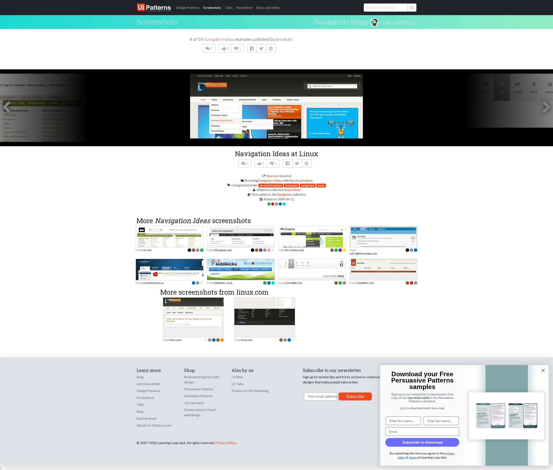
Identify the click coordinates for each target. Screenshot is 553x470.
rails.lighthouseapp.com (363, 253)
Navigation (284, 194)
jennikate (284, 39)
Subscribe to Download (422, 442)
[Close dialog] (543, 370)
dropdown (291, 185)
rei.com (147, 250)
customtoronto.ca (153, 282)
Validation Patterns (198, 396)
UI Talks (238, 384)
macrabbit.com (293, 282)
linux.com (272, 176)
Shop (140, 411)
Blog (140, 377)
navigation (307, 185)
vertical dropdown (271, 185)
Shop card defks (268, 7)
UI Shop (237, 377)
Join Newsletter (148, 384)
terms (413, 457)
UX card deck (194, 403)
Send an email (146, 418)
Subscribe (355, 396)
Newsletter (244, 7)
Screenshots (212, 7)
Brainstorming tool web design (201, 379)
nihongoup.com (223, 250)
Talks (229, 7)
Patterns (188, 7)
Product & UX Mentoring (250, 391)
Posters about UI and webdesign (199, 412)
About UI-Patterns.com (154, 425)
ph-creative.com (294, 250)
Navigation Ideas (341, 21)
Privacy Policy (225, 443)
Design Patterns (148, 391)
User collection (398, 22)
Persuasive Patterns (198, 389)
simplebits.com (365, 282)
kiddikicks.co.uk (223, 282)
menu (321, 185)
